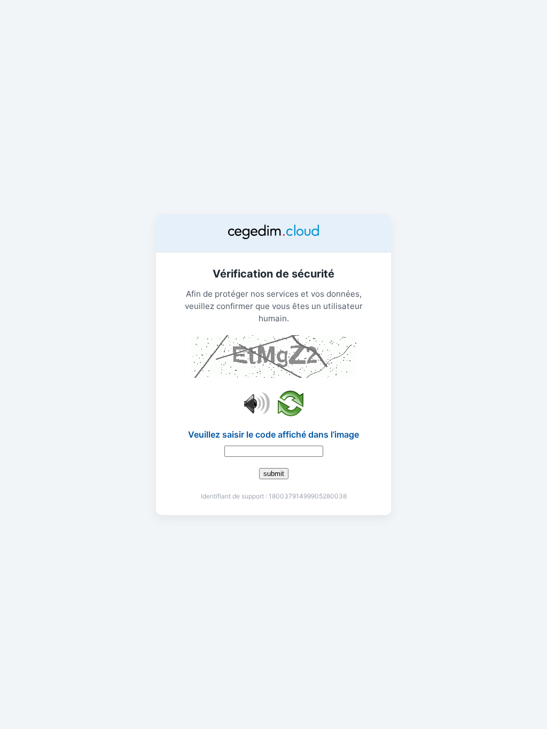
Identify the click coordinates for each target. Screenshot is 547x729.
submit (273, 474)
